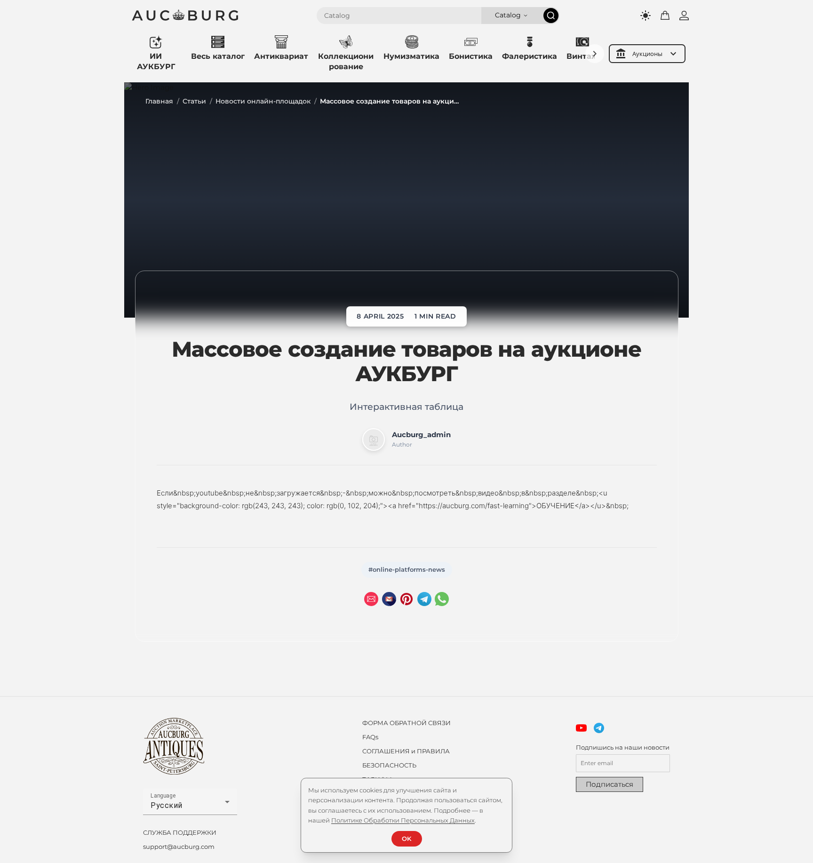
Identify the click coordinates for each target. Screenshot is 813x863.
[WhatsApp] (442, 599)
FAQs (370, 737)
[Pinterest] (406, 599)
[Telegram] (424, 599)
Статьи (194, 101)
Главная (159, 101)
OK (406, 838)
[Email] (371, 599)
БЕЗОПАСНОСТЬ (389, 765)
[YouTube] (581, 728)
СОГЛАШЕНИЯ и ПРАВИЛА (406, 751)
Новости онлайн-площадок (263, 101)
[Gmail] (389, 599)
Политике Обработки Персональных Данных (403, 820)
